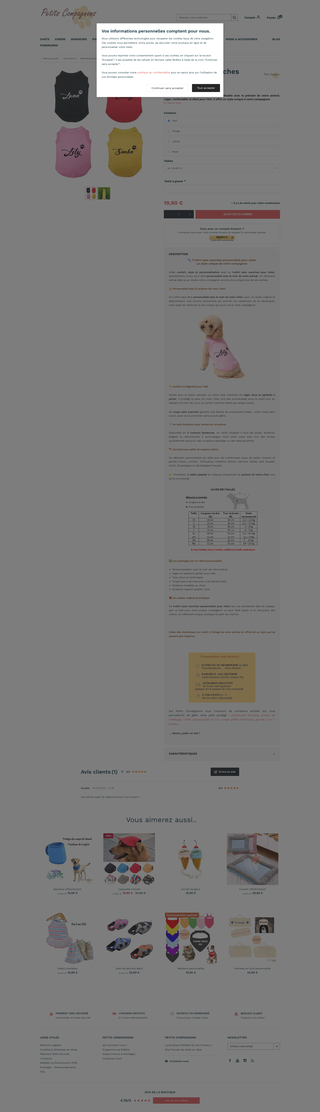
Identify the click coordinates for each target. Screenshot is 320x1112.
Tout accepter (206, 88)
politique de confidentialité (153, 72)
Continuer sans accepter (168, 88)
